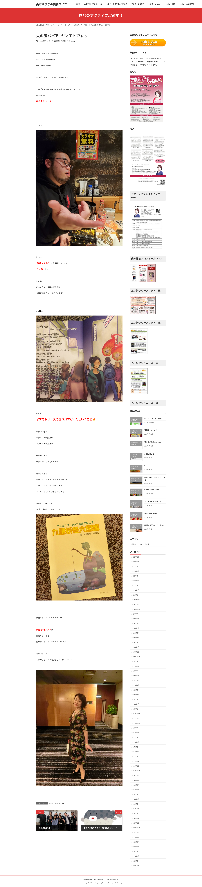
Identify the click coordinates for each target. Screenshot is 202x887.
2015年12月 (136, 823)
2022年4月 (135, 576)
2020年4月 (135, 638)
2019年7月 (135, 671)
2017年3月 (135, 752)
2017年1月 (135, 761)
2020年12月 (136, 600)
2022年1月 (135, 581)
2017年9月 (135, 728)
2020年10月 (136, 609)
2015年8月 (135, 842)
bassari (147, 466)
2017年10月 (136, 723)
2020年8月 (135, 619)
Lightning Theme (101, 883)
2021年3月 (135, 585)
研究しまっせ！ (150, 454)
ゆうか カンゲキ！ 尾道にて (154, 418)
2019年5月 (135, 680)
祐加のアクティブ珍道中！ (57, 803)
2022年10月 (136, 557)
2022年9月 (135, 562)
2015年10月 (136, 832)
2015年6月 (135, 851)
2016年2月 (135, 813)
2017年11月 (136, 718)
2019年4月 (135, 685)
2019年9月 (135, 661)
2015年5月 (135, 856)
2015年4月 (135, 861)
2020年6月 (135, 628)
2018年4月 (135, 695)
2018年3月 (135, 699)
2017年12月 (136, 714)
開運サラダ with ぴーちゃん (154, 525)
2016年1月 (135, 818)
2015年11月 (136, 828)
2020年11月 (136, 604)
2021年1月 (135, 595)
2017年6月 (135, 737)
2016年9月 (135, 780)
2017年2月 (135, 756)
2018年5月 (135, 690)
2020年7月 (135, 623)
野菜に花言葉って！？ (152, 513)
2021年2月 (135, 590)
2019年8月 (135, 666)
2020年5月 (135, 633)
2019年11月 (136, 657)
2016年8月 (135, 785)
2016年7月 (135, 790)
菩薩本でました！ (150, 430)
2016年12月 (136, 766)
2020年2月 (135, 647)
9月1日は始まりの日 (151, 490)
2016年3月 (135, 809)
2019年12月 (136, 652)
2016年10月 (136, 775)
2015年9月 (135, 837)
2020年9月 (135, 614)
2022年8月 (135, 566)
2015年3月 (135, 866)
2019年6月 (135, 676)
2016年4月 (135, 804)
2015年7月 (135, 847)
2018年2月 (135, 704)
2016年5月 (135, 799)
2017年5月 (135, 742)
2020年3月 (135, 642)
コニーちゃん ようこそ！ (153, 501)
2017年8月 (135, 733)
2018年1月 (135, 709)
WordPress (90, 883)
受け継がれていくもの (152, 442)
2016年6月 (135, 794)
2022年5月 (135, 571)
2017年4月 (135, 747)
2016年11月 (136, 771)
